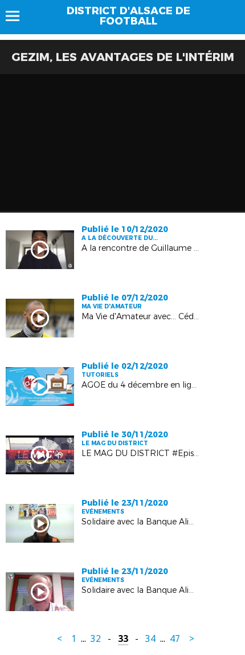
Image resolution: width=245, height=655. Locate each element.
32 (96, 638)
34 (150, 638)
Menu (18, 16)
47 (175, 638)
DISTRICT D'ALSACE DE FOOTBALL (128, 16)
